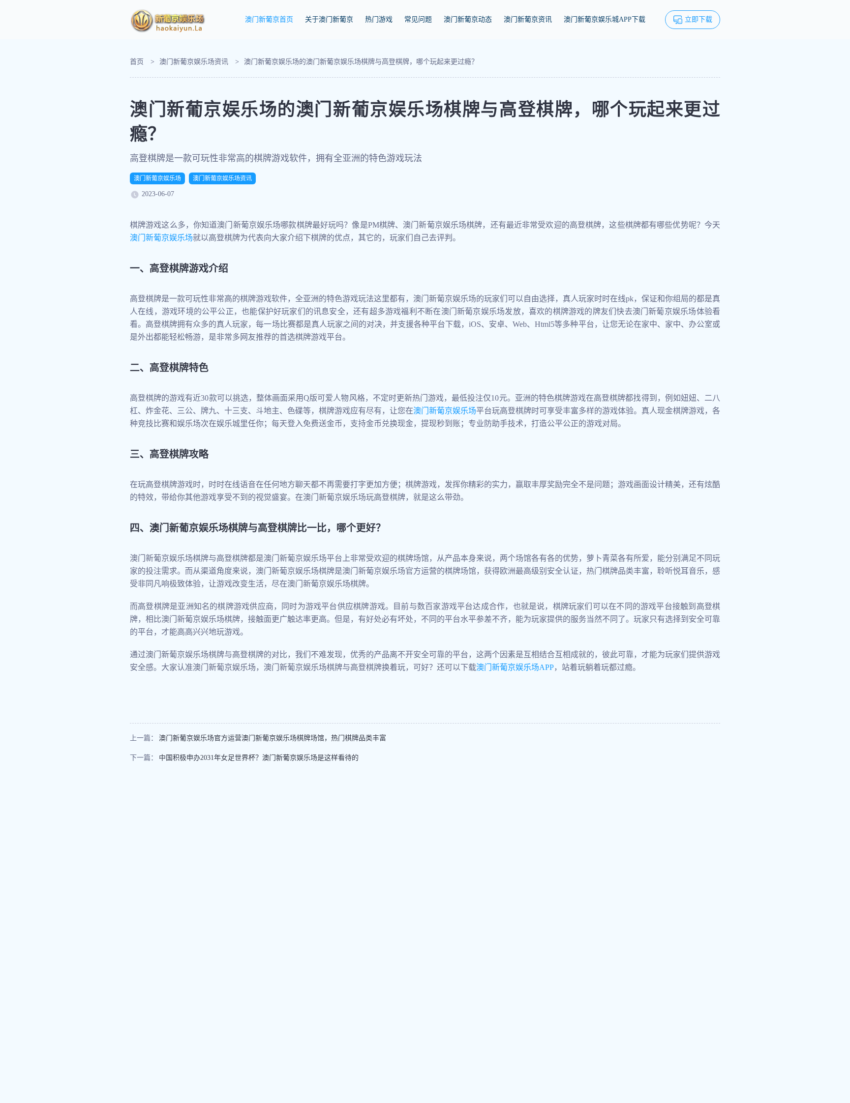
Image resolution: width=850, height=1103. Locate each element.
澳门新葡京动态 (468, 19)
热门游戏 (379, 19)
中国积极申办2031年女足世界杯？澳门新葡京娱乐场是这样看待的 (259, 757)
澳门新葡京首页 (269, 19)
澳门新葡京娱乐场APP (515, 667)
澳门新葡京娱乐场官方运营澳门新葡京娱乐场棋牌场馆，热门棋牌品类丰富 (272, 738)
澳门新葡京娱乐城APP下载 (604, 19)
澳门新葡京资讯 (528, 19)
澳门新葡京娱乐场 (157, 178)
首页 (137, 61)
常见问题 (418, 19)
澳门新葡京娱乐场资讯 (193, 61)
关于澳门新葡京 (329, 19)
